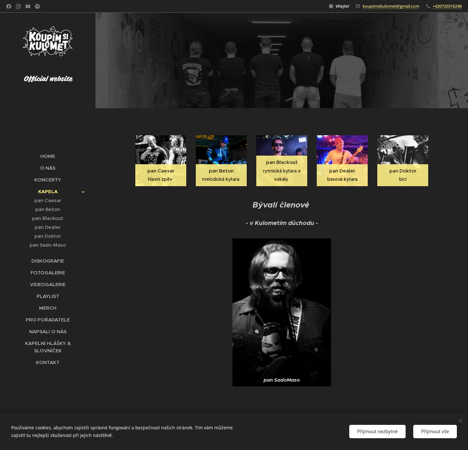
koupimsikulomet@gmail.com (391, 6)
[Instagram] (18, 6)
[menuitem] (48, 156)
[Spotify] (37, 6)
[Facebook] (9, 6)
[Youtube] (28, 6)
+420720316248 (447, 6)
